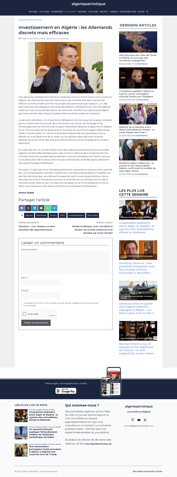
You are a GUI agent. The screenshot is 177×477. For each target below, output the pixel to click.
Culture (93, 11)
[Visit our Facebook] (133, 420)
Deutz (53, 215)
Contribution (128, 11)
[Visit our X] (145, 420)
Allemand (41, 215)
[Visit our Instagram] (139, 420)
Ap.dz (141, 11)
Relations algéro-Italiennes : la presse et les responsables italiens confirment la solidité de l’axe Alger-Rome (137, 167)
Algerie (29, 215)
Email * (25, 290)
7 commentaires (140, 64)
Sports (104, 11)
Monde (82, 11)
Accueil (33, 11)
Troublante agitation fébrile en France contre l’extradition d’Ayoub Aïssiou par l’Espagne (136, 94)
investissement (76, 215)
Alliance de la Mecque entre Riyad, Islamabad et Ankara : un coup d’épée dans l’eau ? (137, 130)
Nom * (24, 277)
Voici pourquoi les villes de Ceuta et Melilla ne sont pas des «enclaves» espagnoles (137, 58)
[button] (147, 12)
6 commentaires (140, 174)
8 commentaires (140, 135)
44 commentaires (140, 100)
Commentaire (29, 249)
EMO (62, 215)
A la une (44, 11)
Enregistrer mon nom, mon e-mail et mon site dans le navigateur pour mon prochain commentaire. (61, 304)
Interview (57, 11)
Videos (114, 11)
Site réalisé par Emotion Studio (147, 471)
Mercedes (92, 215)
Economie (70, 11)
